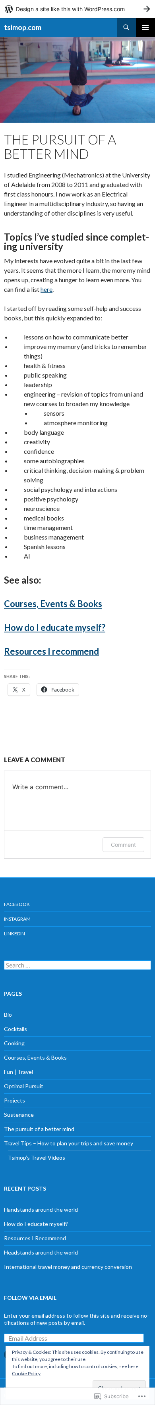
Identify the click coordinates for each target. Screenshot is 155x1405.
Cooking (14, 1043)
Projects (14, 1100)
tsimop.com (22, 27)
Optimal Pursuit (23, 1086)
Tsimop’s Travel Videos (36, 1157)
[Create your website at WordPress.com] (77, 9)
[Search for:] (77, 965)
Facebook (17, 904)
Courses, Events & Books (53, 603)
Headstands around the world (41, 1252)
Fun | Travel (18, 1071)
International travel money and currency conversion (68, 1266)
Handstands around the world (41, 1209)
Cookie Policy (26, 1373)
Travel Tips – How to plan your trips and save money (68, 1143)
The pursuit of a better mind (39, 1129)
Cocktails (15, 1028)
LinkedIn (14, 934)
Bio (8, 1014)
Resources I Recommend (35, 1238)
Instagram (17, 919)
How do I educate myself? (54, 627)
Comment (123, 844)
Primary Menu (145, 27)
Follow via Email (30, 1297)
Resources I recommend (51, 651)
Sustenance (19, 1114)
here (46, 289)
